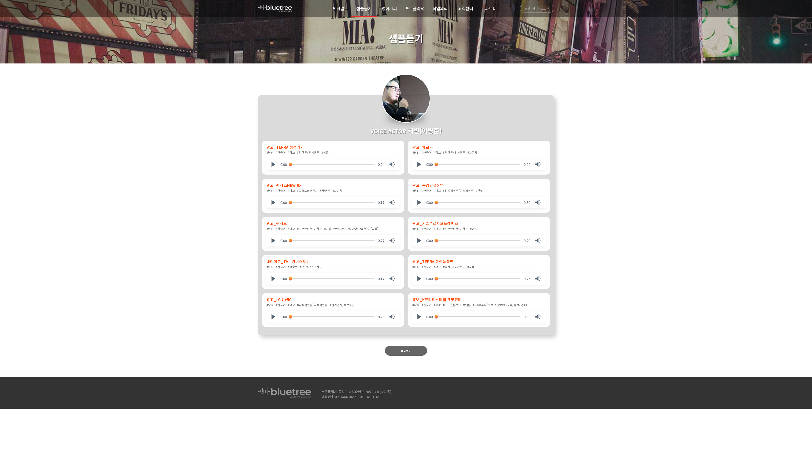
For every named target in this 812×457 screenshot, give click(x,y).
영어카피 (389, 8)
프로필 (406, 118)
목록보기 (406, 351)
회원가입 (530, 9)
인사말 (338, 8)
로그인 (545, 9)
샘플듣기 (364, 8)
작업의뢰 (440, 8)
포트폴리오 (414, 8)
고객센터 (465, 8)
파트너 (491, 8)
